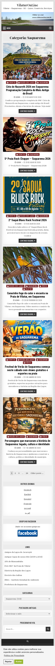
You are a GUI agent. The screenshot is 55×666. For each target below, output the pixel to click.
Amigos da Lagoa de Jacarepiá (18, 552)
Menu (9, 28)
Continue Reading (28, 111)
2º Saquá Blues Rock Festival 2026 (27, 220)
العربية (27, 513)
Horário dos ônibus (13, 575)
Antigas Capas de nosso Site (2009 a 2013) (23, 557)
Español (27, 499)
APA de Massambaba (14, 561)
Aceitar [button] (19, 662)
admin (18, 97)
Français (27, 504)
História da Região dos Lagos (18, 571)
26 (27, 473)
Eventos (12, 82)
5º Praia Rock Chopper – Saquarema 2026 (27, 158)
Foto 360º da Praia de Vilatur (17, 566)
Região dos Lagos (27, 82)
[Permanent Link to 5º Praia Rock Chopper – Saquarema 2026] (27, 134)
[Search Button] (50, 28)
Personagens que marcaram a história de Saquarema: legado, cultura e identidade (27, 442)
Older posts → (37, 473)
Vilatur (29, 289)
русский (27, 508)
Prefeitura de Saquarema (16, 584)
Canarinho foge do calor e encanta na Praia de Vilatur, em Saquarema (27, 295)
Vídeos (44, 286)
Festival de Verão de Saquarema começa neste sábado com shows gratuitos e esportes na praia (27, 370)
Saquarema (43, 82)
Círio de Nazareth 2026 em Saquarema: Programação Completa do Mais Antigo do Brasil (27, 90)
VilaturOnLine (27, 5)
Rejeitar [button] (8, 662)
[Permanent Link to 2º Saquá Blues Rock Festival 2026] (27, 195)
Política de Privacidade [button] (14, 655)
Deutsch (27, 490)
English (27, 494)
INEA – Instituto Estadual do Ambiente (22, 580)
